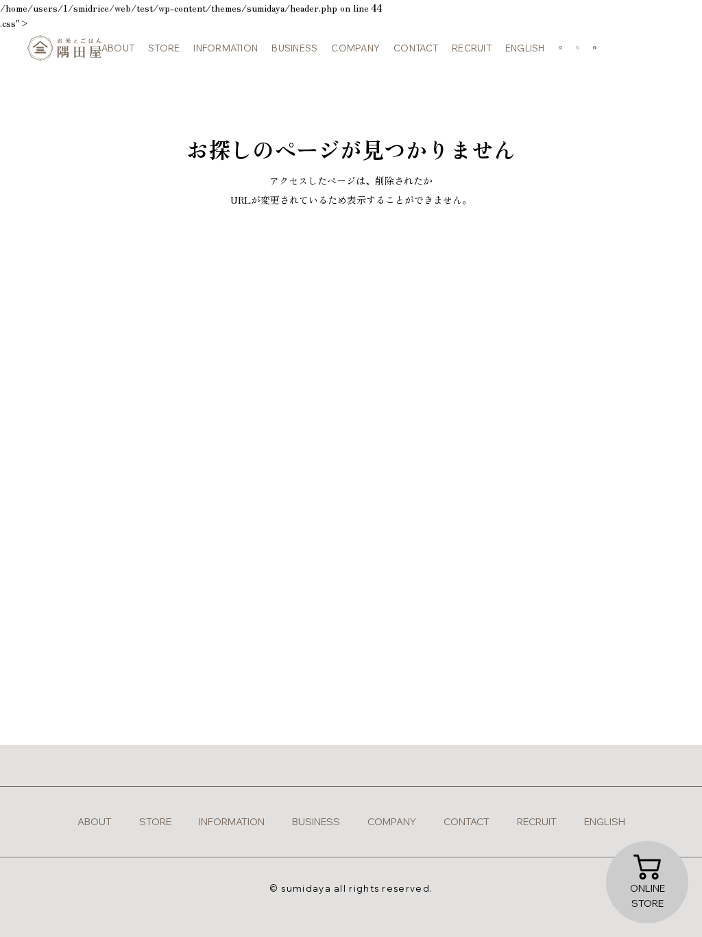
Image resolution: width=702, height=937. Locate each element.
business (294, 48)
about (117, 48)
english (525, 48)
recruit (472, 48)
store (164, 48)
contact (416, 48)
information (225, 48)
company (355, 48)
